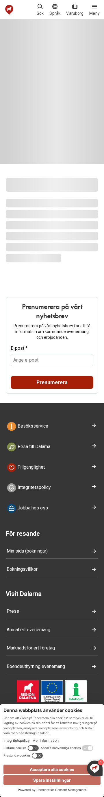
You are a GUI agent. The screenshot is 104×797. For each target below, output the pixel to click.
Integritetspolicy (33, 487)
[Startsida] (9, 9)
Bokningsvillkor (22, 569)
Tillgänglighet (30, 467)
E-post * (19, 348)
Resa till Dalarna (33, 446)
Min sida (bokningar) (27, 551)
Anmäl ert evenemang (28, 629)
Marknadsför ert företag (31, 648)
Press (13, 611)
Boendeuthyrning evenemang (36, 666)
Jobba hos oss (32, 508)
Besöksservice (32, 426)
